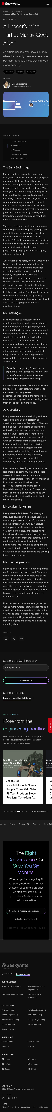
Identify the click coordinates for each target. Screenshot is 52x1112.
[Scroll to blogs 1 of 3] (18, 811)
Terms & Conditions (23, 1107)
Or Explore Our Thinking (25, 919)
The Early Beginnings (18, 141)
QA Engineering (34, 1024)
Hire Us (31, 1046)
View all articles (39, 811)
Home (5, 12)
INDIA (14, 1098)
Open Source (33, 1041)
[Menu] (47, 3)
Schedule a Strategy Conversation (24, 911)
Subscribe (24, 680)
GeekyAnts (31, 72)
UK (8, 1098)
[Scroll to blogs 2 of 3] (22, 811)
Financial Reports (40, 1107)
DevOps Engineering (36, 1019)
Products (5, 1046)
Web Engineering (35, 1015)
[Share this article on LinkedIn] (6, 638)
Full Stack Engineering (37, 1010)
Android (32, 824)
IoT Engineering (8, 1024)
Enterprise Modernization (12, 994)
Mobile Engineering (10, 1015)
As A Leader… (15, 150)
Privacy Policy (7, 1107)
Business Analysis (9, 1029)
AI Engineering (8, 1010)
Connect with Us (23, 974)
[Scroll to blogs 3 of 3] (26, 811)
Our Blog (16, 12)
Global (7, 973)
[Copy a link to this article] (21, 638)
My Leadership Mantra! (19, 154)
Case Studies (7, 1041)
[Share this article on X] (14, 638)
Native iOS (20, 824)
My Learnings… (16, 146)
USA (3, 1098)
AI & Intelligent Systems (11, 986)
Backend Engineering (10, 1019)
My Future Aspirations (19, 158)
